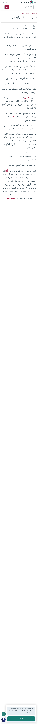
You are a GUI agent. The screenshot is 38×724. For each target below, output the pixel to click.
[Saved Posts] (3, 2)
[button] (18, 28)
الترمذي (27, 98)
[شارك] (3, 714)
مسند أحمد (11, 198)
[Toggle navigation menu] (35, 2)
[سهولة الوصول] (6, 2)
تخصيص (22, 712)
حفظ (34, 28)
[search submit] (7, 7)
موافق (21, 718)
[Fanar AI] (3, 719)
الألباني (12, 116)
